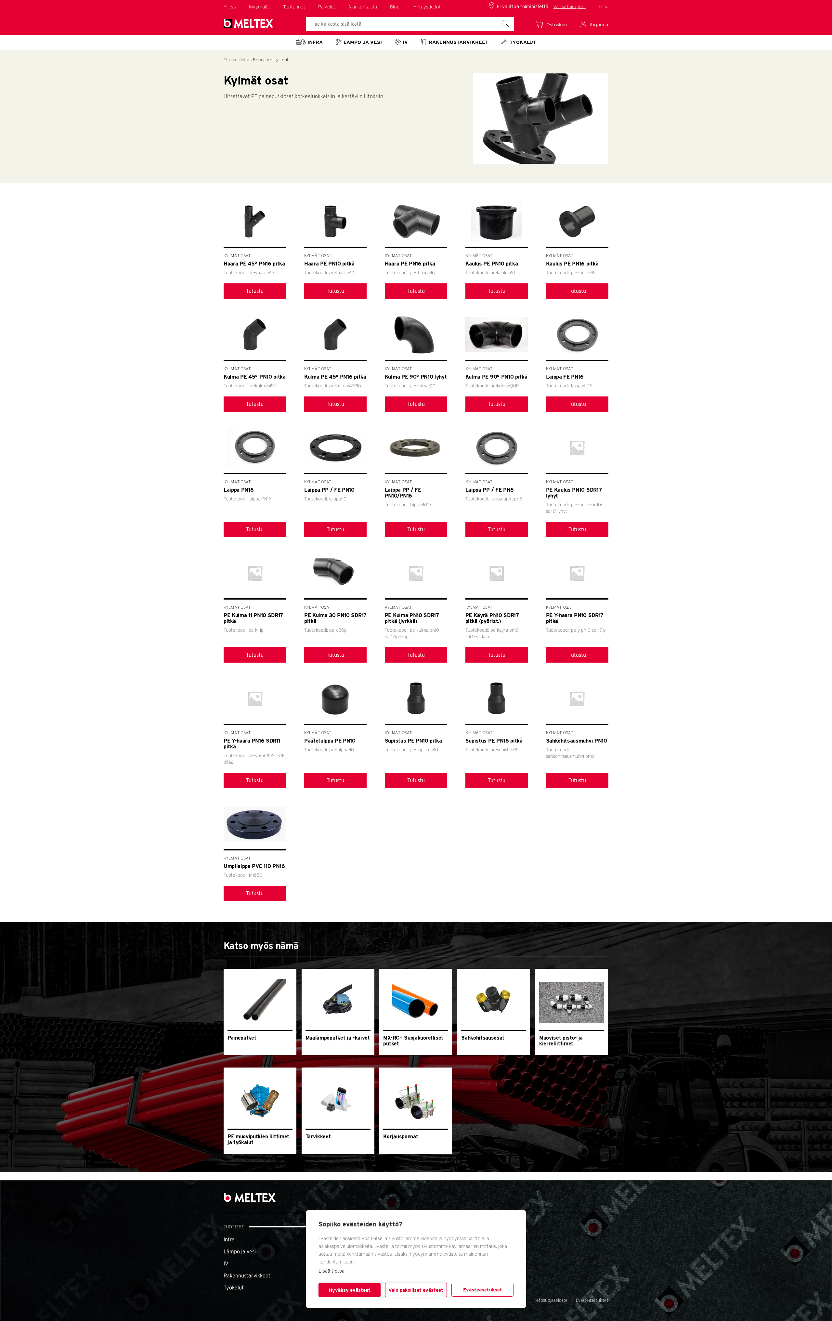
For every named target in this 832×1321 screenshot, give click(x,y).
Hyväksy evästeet (349, 1290)
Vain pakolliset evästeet (415, 1290)
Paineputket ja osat (271, 59)
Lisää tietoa (331, 1271)
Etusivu (230, 59)
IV (226, 1264)
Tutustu (255, 291)
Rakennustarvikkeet (247, 1276)
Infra (245, 59)
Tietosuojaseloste (550, 1300)
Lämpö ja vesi (240, 1252)
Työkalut (234, 1288)
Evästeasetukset (482, 1290)
